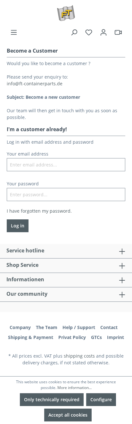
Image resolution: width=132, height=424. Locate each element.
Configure (101, 399)
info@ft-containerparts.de (34, 84)
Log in (17, 226)
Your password (23, 184)
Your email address (27, 154)
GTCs (96, 337)
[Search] (74, 32)
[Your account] (103, 32)
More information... (74, 387)
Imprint (115, 337)
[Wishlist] (88, 32)
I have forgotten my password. (39, 211)
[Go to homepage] (66, 13)
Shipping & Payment (30, 337)
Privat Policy (72, 337)
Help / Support (78, 327)
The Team (46, 327)
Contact (109, 327)
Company (20, 327)
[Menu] (13, 32)
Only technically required (51, 399)
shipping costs (79, 356)
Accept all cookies (67, 415)
